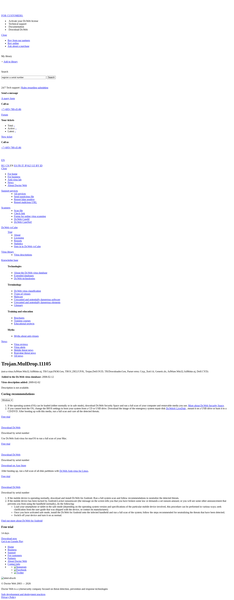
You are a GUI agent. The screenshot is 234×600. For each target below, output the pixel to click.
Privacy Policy (8, 597)
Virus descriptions (23, 254)
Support (12, 552)
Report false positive (24, 199)
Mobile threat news (23, 350)
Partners (12, 558)
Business (12, 549)
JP (26, 165)
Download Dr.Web (18, 29)
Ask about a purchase (18, 46)
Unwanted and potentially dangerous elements (37, 302)
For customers (15, 555)
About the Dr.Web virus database (30, 272)
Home (11, 546)
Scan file (18, 210)
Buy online (13, 43)
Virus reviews (21, 344)
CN (8, 165)
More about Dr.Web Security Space (206, 405)
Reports (18, 240)
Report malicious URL (25, 202)
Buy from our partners (19, 40)
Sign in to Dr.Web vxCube (27, 246)
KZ (29, 165)
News (11, 182)
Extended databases (24, 275)
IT (23, 165)
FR (19, 165)
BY (38, 165)
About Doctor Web (17, 185)
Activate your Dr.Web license (23, 21)
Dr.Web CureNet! (23, 222)
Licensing (19, 237)
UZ (34, 165)
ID (41, 165)
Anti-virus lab (14, 179)
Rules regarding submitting (34, 87)
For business (14, 176)
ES (16, 165)
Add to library (11, 61)
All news (18, 355)
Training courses (22, 320)
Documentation (16, 26)
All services (20, 193)
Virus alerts (19, 347)
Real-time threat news (25, 353)
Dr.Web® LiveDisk (176, 408)
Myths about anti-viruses (26, 336)
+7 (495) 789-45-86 (11, 109)
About (17, 235)
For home (12, 174)
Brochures (19, 318)
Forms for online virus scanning (30, 216)
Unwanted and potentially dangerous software (37, 299)
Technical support (17, 23)
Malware (18, 296)
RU (3, 165)
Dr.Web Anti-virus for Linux (74, 471)
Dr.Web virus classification (27, 291)
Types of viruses (22, 293)
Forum (4, 114)
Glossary (18, 305)
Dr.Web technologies (24, 278)
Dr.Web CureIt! (22, 219)
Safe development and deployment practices (23, 594)
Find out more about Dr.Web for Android (22, 520)
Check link (19, 213)
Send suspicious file (24, 196)
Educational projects (24, 323)
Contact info (14, 564)
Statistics (18, 243)
